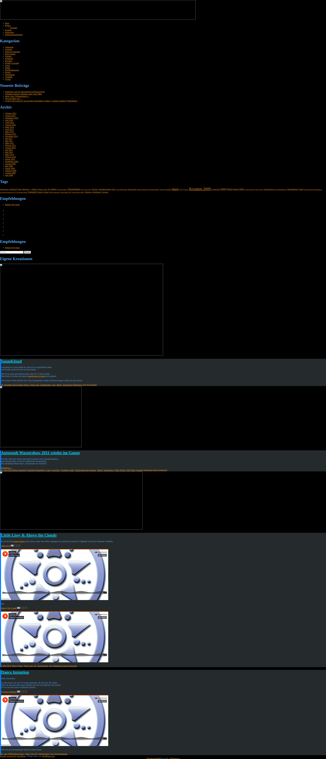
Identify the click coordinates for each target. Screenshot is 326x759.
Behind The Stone (12, 205)
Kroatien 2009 (200, 189)
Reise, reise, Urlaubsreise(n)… (17, 96)
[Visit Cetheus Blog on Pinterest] (6, 227)
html (181, 189)
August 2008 (10, 173)
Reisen (8, 25)
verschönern (56, 192)
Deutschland (74, 189)
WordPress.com (48, 756)
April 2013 (9, 129)
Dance (35, 189)
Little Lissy (5, 546)
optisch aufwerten (250, 189)
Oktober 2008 (10, 171)
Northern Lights (67, 470)
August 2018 (10, 125)
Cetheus (20, 385)
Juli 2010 (8, 150)
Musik (7, 68)
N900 (223, 189)
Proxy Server (259, 189)
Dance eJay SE (44, 189)
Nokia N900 (238, 189)
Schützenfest (269, 189)
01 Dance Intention (8, 692)
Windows (88, 192)
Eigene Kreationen (12, 52)
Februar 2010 (10, 157)
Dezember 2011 (11, 136)
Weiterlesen (7, 468)
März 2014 (9, 127)
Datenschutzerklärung (14, 35)
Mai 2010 (9, 152)
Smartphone (10, 75)
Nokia (230, 189)
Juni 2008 (9, 175)
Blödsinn (25, 189)
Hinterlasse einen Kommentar (85, 385)
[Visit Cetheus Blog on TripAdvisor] (6, 235)
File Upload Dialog (153, 189)
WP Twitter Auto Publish (154, 758)
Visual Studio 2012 (65, 192)
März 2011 (9, 143)
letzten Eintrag (19, 541)
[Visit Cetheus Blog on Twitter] (6, 215)
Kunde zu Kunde (12, 63)
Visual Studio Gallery (78, 192)
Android (8, 49)
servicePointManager (280, 189)
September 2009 (11, 161)
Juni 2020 (9, 120)
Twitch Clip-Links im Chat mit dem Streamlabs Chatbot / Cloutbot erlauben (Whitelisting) (41, 101)
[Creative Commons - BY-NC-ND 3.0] (16, 546)
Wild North (130, 470)
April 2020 (9, 123)
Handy (175, 189)
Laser (48, 470)
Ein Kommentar (60, 754)
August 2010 (10, 148)
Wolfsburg (97, 192)
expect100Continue (122, 189)
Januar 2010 (10, 159)
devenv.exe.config (86, 189)
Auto (19, 189)
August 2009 (10, 164)
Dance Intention (15, 672)
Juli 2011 (8, 139)
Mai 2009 (9, 166)
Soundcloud (11, 361)
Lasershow (55, 470)
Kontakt (8, 30)
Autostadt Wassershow (36, 470)
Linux (7, 65)
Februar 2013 (10, 134)
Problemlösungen (12, 70)
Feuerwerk (132, 189)
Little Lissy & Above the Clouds (29, 535)
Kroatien (13, 28)
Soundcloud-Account (36, 376)
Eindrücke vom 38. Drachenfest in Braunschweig (25, 92)
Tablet (301, 189)
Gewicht (168, 189)
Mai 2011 (9, 141)
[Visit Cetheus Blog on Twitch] (6, 219)
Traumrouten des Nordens (85, 470)
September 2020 (11, 118)
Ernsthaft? (9, 59)
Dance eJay (34, 385)
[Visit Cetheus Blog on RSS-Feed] (6, 211)
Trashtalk (8, 77)
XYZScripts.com (174, 758)
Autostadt (22, 470)
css (31, 189)
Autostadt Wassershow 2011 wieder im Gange (40, 452)
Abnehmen (4, 189)
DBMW (54, 189)
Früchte (162, 189)
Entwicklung (10, 54)
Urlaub (46, 192)
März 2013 (9, 132)
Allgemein (9, 47)
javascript (186, 189)
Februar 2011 (10, 145)
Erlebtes (8, 56)
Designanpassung (62, 189)
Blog (7, 23)
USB (50, 192)
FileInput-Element (142, 189)
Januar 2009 (10, 168)
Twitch (8, 79)
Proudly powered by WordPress (13, 756)
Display (95, 189)
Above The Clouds (8, 608)
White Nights (119, 470)
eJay (114, 189)
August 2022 (10, 116)
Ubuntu (40, 192)
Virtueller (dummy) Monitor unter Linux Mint (23, 94)
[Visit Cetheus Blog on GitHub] (6, 223)
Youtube (105, 192)
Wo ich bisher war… (13, 99)
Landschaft (215, 189)
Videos (100, 470)
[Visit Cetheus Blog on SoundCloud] (6, 231)
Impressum (9, 32)
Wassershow (108, 470)
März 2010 (9, 155)
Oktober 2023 (10, 113)
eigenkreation (105, 189)
